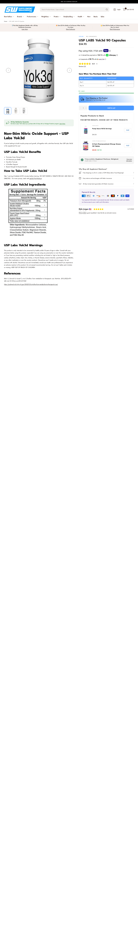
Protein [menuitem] (56, 16)
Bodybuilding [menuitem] (68, 16)
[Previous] (8, 70)
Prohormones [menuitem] (31, 16)
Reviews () (82, 66)
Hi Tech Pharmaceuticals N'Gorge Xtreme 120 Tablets (106, 145)
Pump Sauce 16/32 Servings (102, 129)
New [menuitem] (88, 16)
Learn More (25, 29)
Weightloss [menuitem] (45, 16)
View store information (129, 160)
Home (5, 21)
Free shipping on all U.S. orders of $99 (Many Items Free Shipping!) (103, 173)
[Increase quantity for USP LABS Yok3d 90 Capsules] (85, 108)
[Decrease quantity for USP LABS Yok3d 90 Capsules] (80, 108)
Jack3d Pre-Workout (36, 178)
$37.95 (99, 150)
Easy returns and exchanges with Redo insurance (97, 178)
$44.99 (94, 134)
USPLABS (81, 36)
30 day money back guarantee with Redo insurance (98, 184)
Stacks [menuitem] (95, 16)
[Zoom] (70, 39)
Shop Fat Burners (70, 29)
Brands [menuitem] (19, 16)
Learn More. (62, 124)
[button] (106, 59)
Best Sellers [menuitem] (8, 16)
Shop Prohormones (115, 29)
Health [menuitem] (80, 16)
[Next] (69, 70)
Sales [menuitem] (102, 16)
